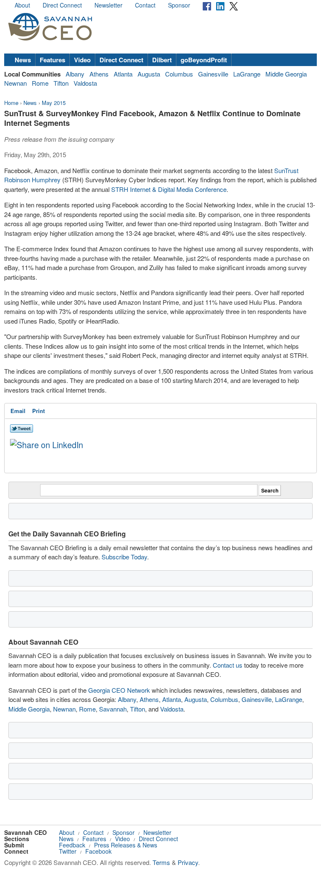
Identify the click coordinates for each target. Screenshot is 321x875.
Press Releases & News (125, 845)
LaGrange (246, 73)
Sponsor (179, 5)
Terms (161, 862)
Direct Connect (62, 5)
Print (38, 411)
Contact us (227, 665)
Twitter (67, 851)
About (22, 5)
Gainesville (213, 73)
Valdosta (85, 83)
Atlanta (123, 73)
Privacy (188, 862)
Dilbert (162, 59)
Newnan (15, 83)
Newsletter (108, 5)
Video (82, 59)
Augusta (149, 73)
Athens (99, 73)
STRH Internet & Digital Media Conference (169, 189)
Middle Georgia (286, 73)
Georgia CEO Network (119, 690)
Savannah (113, 708)
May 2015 (54, 103)
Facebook (98, 851)
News (23, 59)
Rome (40, 83)
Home (11, 103)
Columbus (179, 73)
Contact (145, 5)
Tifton (61, 83)
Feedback (72, 845)
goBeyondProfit (204, 59)
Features (52, 59)
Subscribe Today (124, 556)
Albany (75, 73)
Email (17, 411)
